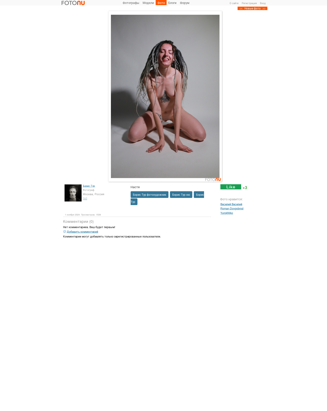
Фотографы (131, 2)
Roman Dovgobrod (231, 208)
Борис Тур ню (181, 195)
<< (241, 8)
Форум (184, 2)
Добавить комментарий (82, 232)
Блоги (172, 2)
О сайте (234, 3)
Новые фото (252, 8)
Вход (263, 3)
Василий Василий (231, 204)
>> (264, 8)
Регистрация (249, 3)
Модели (148, 2)
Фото (161, 2)
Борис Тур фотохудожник (149, 195)
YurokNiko (226, 213)
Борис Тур (89, 186)
